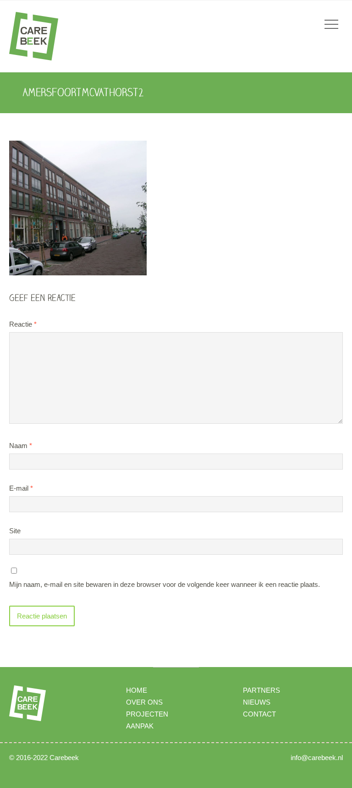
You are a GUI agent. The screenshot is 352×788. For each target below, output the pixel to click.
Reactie (23, 324)
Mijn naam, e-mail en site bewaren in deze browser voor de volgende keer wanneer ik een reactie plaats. (164, 584)
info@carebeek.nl (317, 757)
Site (15, 531)
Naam (20, 445)
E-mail (21, 488)
